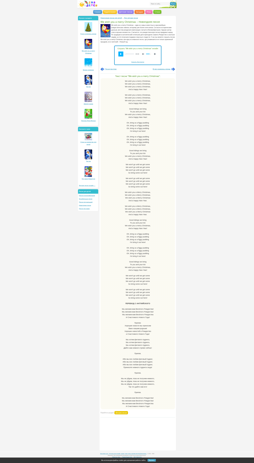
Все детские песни (131, 18)
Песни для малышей (85, 202)
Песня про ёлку (111, 69)
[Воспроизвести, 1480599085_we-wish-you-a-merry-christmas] (120, 54)
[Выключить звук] (143, 54)
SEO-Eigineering (137, 457)
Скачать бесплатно (137, 62)
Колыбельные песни (85, 199)
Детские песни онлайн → (87, 185)
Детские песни (121, 413)
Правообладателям (127, 457)
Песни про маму (84, 208)
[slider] (129, 54)
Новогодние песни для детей (111, 18)
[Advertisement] (138, 434)
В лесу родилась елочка (161, 69)
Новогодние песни (85, 205)
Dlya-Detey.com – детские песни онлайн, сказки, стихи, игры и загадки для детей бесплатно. (123, 453)
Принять (152, 460)
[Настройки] (154, 54)
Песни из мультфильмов (87, 195)
